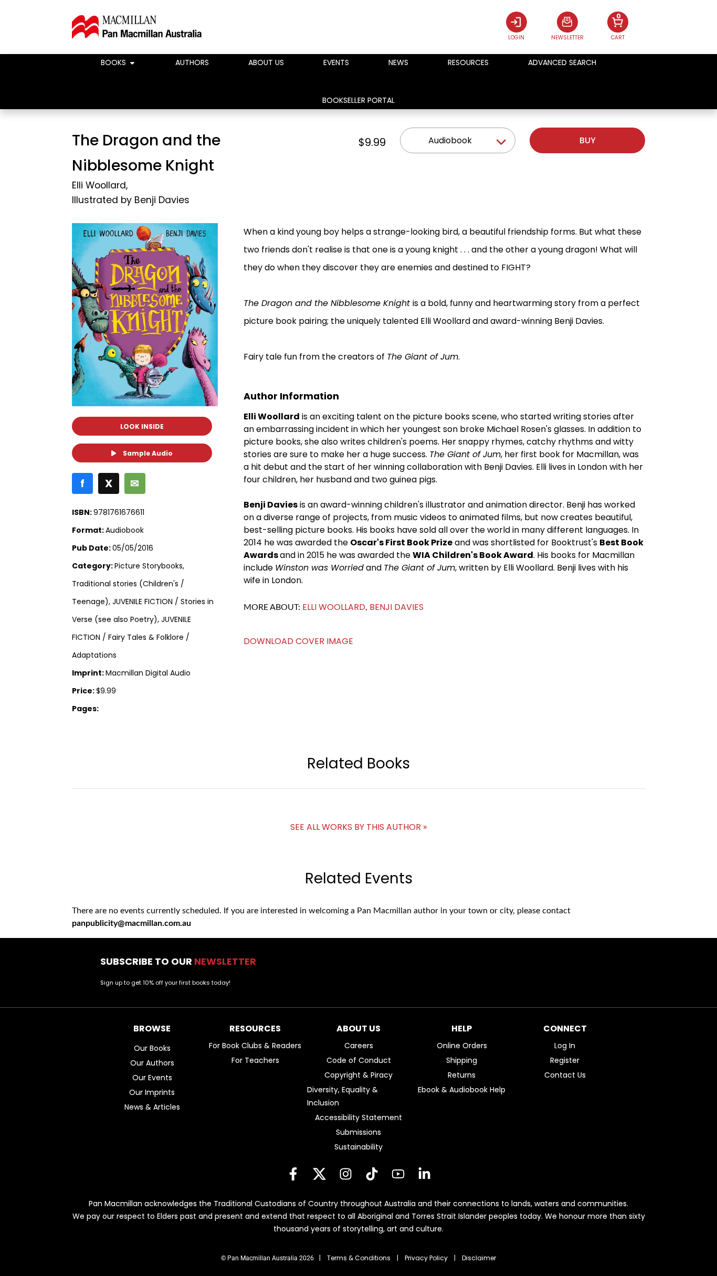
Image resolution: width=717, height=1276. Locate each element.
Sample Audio (147, 453)
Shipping (461, 1060)
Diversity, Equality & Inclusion (342, 1096)
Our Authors (152, 1063)
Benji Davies (161, 200)
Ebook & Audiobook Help (461, 1089)
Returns (462, 1075)
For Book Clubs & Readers (255, 1045)
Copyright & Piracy (358, 1075)
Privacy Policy (426, 1257)
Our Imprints (152, 1092)
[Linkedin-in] (424, 1174)
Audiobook (450, 140)
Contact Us (565, 1075)
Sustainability (358, 1147)
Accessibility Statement (358, 1117)
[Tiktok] (371, 1174)
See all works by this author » (358, 827)
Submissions (358, 1132)
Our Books (152, 1048)
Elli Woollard (99, 185)
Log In (564, 1045)
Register (564, 1060)
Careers (358, 1045)
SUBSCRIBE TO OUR (181, 961)
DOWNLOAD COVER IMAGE (298, 641)
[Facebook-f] (293, 1174)
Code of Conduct (358, 1060)
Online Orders (462, 1045)
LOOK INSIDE (142, 426)
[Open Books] (132, 62)
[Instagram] (345, 1174)
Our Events (152, 1077)
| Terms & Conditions (355, 1257)
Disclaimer (479, 1257)
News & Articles (152, 1107)
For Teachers (255, 1060)
